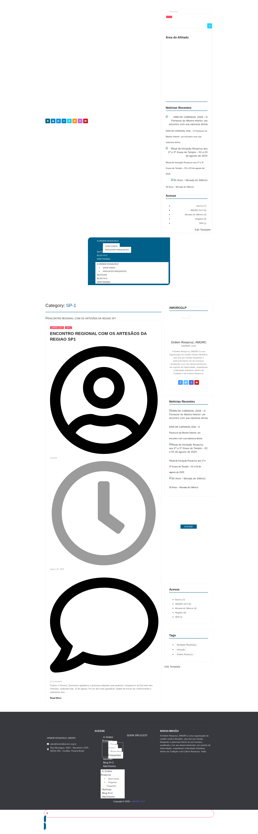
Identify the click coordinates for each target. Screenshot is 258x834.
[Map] (64, 121)
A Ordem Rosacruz (108, 264)
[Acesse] (209, 25)
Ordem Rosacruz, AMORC (188, 342)
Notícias (102, 275)
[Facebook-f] (69, 121)
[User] (53, 121)
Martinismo (103, 282)
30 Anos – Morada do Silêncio (180, 187)
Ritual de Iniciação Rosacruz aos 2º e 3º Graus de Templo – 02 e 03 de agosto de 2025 (185, 168)
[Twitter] (74, 121)
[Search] (169, 17)
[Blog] (58, 121)
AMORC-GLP (57, 328)
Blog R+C (102, 278)
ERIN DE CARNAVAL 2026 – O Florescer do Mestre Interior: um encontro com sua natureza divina (186, 137)
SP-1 (68, 328)
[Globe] (47, 121)
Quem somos (109, 268)
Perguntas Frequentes (115, 271)
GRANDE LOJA (188, 346)
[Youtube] (85, 121)
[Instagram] (80, 121)
